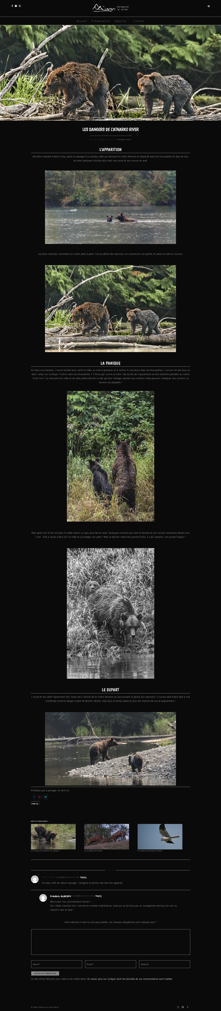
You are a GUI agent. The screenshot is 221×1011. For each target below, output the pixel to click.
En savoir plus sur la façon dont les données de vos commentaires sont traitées (129, 979)
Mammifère (124, 139)
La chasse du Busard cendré (150, 850)
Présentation (101, 21)
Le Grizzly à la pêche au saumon (45, 850)
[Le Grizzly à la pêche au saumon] (56, 836)
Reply (83, 877)
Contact (139, 21)
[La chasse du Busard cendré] (163, 836)
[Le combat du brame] (109, 836)
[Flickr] (16, 6)
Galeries (120, 21)
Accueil (82, 21)
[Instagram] (20, 6)
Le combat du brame (93, 850)
